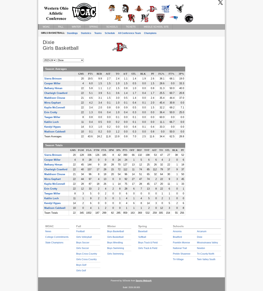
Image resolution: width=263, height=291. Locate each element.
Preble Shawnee (181, 253)
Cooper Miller (52, 83)
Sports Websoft (144, 280)
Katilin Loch (51, 122)
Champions (150, 33)
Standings (72, 33)
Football (80, 231)
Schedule (110, 33)
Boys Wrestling (115, 242)
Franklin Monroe (181, 242)
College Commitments (57, 237)
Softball (142, 237)
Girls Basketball (115, 237)
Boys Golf (81, 265)
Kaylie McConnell (54, 107)
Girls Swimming (115, 253)
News (48, 231)
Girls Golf (81, 270)
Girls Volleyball (84, 237)
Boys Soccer (82, 242)
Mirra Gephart (52, 102)
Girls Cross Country (86, 259)
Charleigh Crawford (55, 93)
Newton (201, 248)
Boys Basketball (115, 231)
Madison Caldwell (54, 131)
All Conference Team (129, 33)
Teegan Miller (52, 117)
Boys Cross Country (86, 253)
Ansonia (177, 231)
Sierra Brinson (53, 78)
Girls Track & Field (147, 248)
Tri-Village (178, 259)
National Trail (180, 248)
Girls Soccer (82, 248)
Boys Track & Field (148, 242)
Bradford (177, 237)
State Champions (54, 242)
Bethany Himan (53, 88)
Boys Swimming (115, 248)
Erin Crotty (50, 112)
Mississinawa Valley (207, 242)
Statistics (86, 33)
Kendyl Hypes (52, 127)
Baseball (142, 231)
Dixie (199, 237)
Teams (98, 33)
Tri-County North (205, 253)
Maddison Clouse (54, 98)
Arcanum (201, 231)
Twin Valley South (206, 259)
